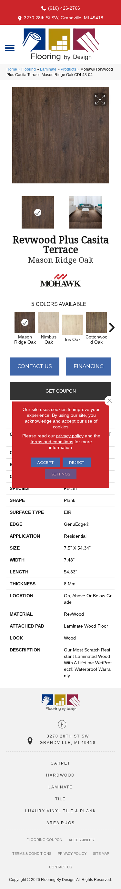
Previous (9, 209)
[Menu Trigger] (10, 47)
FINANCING (89, 366)
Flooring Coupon (44, 840)
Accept (45, 462)
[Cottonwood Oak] (96, 322)
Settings (60, 474)
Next (111, 209)
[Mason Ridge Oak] (25, 322)
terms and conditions (52, 441)
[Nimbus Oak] (49, 322)
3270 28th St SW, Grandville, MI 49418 (63, 17)
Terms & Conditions (31, 853)
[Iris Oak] (73, 325)
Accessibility (82, 840)
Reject (76, 462)
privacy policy (70, 435)
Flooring (28, 69)
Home (11, 69)
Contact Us (34, 366)
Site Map (101, 853)
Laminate (48, 69)
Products (68, 69)
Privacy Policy (72, 853)
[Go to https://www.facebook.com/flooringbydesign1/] (62, 724)
